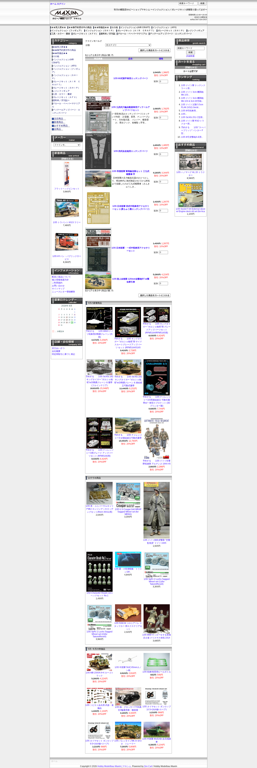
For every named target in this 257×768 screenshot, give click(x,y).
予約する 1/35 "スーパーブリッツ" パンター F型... (193, 130)
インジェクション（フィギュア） (67, 30)
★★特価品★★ (101, 27)
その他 (115, 27)
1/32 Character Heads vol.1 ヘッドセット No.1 (100, 594)
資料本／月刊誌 (108, 33)
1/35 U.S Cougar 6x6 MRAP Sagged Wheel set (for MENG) (128, 511)
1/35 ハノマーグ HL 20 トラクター (190, 173)
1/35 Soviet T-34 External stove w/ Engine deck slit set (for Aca (190, 210)
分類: (87, 45)
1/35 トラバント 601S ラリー (67, 222)
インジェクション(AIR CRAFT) (135, 27)
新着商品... (59, 122)
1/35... (184, 114)
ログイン (61, 4)
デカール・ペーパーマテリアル (132, 33)
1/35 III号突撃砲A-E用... (192, 137)
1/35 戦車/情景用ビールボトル (156, 672)
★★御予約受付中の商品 (80, 27)
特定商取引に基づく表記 (63, 354)
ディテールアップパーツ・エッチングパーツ (171, 33)
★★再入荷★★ (58, 27)
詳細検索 (190, 56)
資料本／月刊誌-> (61, 100)
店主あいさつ (58, 348)
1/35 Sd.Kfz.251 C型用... (192, 117)
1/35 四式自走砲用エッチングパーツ (131, 151)
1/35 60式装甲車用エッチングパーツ (130, 78)
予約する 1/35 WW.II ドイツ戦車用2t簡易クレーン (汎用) (99, 334)
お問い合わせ (58, 286)
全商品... (58, 129)
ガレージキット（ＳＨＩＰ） (171, 30)
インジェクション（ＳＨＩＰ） (100, 30)
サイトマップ (58, 288)
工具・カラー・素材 (60, 33)
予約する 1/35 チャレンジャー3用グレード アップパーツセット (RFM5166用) (99, 453)
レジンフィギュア (196, 30)
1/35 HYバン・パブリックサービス (66, 257)
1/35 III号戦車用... (189, 110)
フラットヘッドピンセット (66, 188)
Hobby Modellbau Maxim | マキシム (114, 766)
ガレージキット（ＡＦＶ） (85, 33)
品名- (130, 58)
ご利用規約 (57, 283)
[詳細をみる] (66, 158)
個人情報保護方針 (60, 280)
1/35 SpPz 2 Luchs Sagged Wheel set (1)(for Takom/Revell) (157, 581)
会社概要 (56, 351)
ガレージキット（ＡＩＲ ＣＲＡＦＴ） (136, 30)
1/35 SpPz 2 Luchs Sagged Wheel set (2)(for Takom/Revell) (99, 634)
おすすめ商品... (62, 125)
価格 (161, 58)
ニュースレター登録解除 (63, 291)
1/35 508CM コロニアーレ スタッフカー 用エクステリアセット (128, 626)
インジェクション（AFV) (164, 27)
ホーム (53, 4)
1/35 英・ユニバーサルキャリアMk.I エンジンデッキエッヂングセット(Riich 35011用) (99, 509)
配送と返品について (61, 277)
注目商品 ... (60, 118)
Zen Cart (148, 766)
